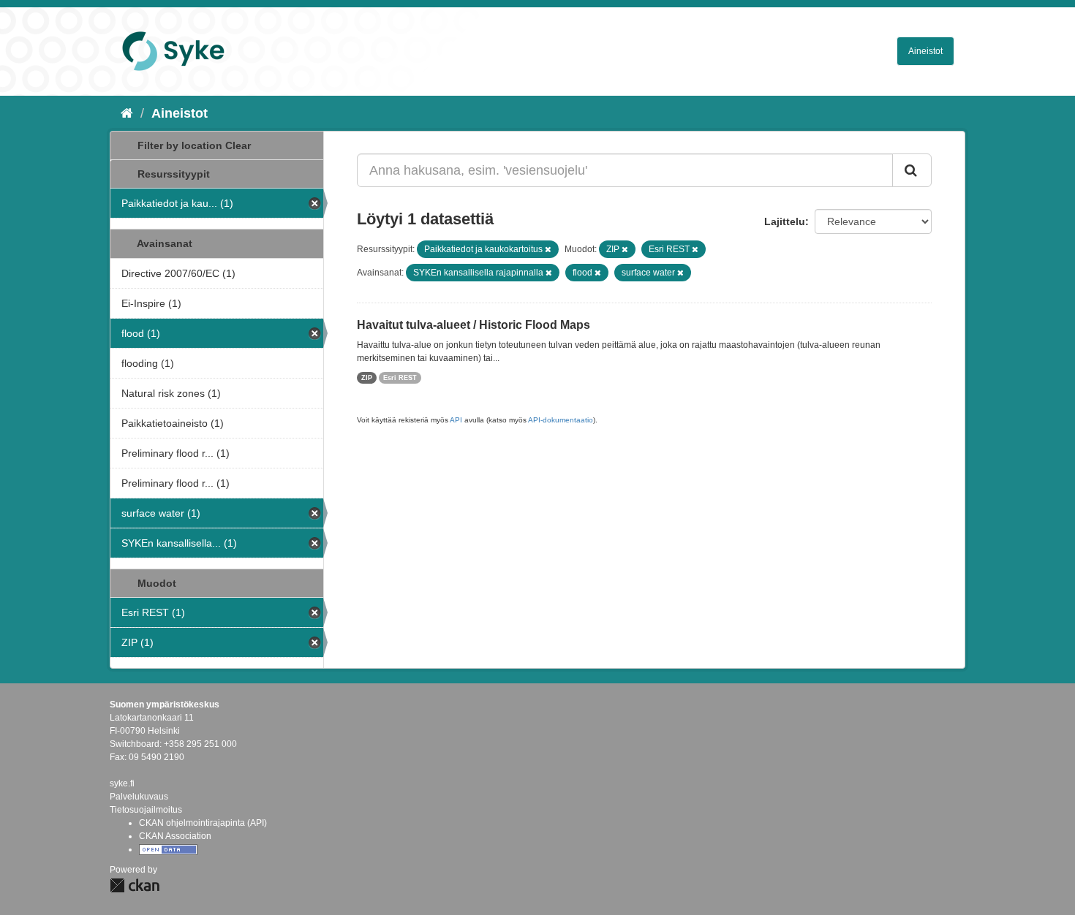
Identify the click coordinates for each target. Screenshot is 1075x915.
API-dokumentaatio (560, 420)
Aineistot (925, 51)
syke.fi (122, 783)
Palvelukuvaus (139, 796)
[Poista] (548, 249)
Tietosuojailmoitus (146, 810)
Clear (238, 145)
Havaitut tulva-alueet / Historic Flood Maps (473, 325)
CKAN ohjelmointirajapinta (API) (203, 823)
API (456, 420)
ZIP (366, 377)
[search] (912, 170)
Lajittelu (784, 221)
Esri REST (400, 377)
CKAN (134, 885)
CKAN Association (175, 836)
